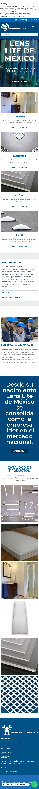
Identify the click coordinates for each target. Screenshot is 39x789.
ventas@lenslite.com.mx (9, 772)
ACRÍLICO (19, 195)
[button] (33, 26)
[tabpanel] (19, 277)
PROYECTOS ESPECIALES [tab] (12, 297)
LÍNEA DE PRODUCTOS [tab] (11, 262)
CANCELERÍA (19, 116)
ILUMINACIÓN (19, 156)
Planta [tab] (5, 293)
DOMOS (19, 235)
